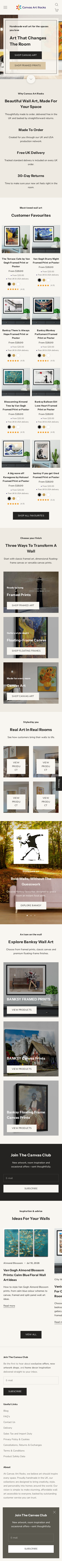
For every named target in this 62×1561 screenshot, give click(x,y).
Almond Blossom (13, 1263)
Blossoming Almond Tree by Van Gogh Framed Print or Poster (16, 405)
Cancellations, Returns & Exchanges (22, 1445)
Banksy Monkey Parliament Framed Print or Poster (46, 334)
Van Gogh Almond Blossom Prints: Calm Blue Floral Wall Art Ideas (24, 1275)
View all (31, 1334)
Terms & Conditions (14, 1450)
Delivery (7, 1427)
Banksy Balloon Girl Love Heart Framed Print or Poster (46, 405)
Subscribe (31, 1548)
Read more (9, 1305)
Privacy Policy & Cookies (16, 1439)
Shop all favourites (31, 515)
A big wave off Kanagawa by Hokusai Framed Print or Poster (16, 477)
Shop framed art (23, 605)
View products (22, 1009)
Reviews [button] (59, 783)
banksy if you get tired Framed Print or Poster (46, 475)
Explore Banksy (31, 905)
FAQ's (6, 1416)
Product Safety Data (14, 1456)
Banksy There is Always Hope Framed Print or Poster (16, 334)
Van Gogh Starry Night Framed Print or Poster (46, 260)
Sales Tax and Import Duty (17, 1433)
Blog (5, 1410)
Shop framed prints (28, 65)
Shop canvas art (26, 55)
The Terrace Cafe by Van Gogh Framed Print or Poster (16, 262)
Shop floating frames (26, 650)
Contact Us (9, 1422)
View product (16, 766)
